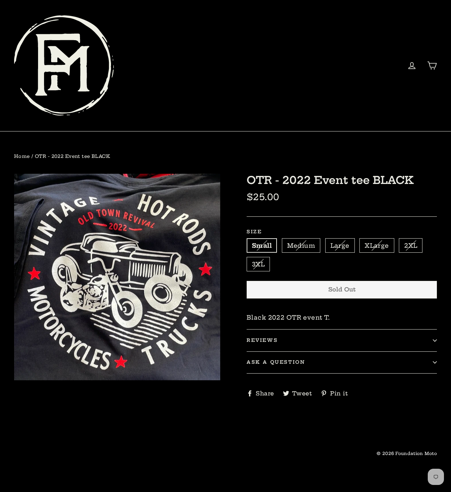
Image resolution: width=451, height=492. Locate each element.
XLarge (377, 245)
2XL (410, 245)
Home (22, 156)
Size (254, 231)
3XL (258, 264)
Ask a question (276, 362)
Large (340, 245)
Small (262, 245)
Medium (301, 245)
